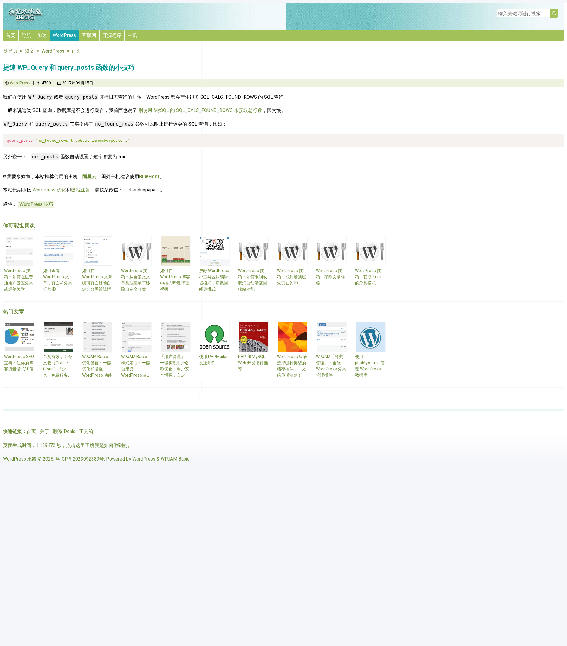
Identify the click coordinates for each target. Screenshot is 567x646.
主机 (132, 35)
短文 (29, 51)
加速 (42, 35)
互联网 (89, 35)
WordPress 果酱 (20, 459)
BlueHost (149, 176)
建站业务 (80, 190)
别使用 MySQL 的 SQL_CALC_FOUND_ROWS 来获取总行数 (200, 110)
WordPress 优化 (49, 190)
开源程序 (111, 35)
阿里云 (89, 176)
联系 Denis (64, 431)
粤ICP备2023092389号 (80, 459)
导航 (26, 35)
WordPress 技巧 (36, 204)
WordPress (64, 35)
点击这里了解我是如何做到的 (97, 445)
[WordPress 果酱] (25, 20)
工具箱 (86, 431)
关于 (44, 431)
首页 (10, 35)
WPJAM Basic (175, 459)
